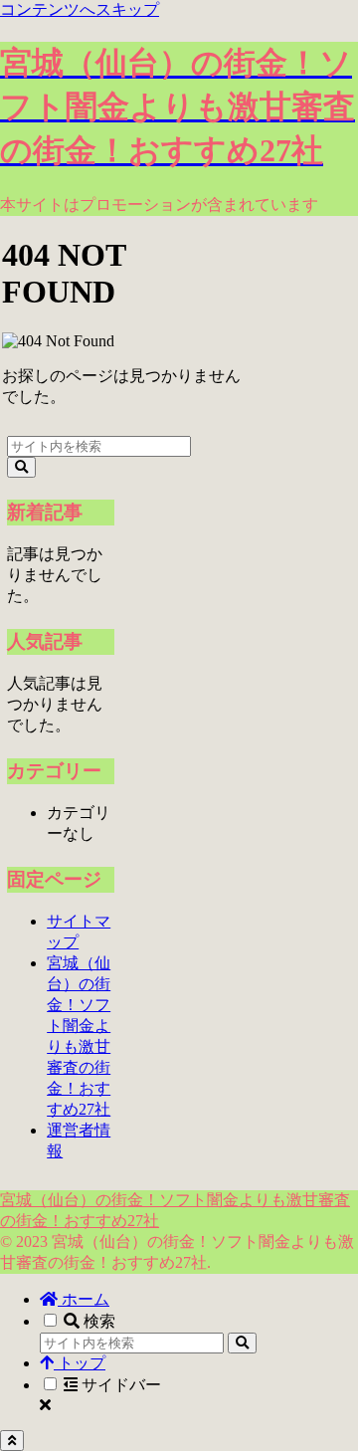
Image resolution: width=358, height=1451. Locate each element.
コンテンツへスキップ (79, 9)
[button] (21, 467)
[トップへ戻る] (12, 1440)
